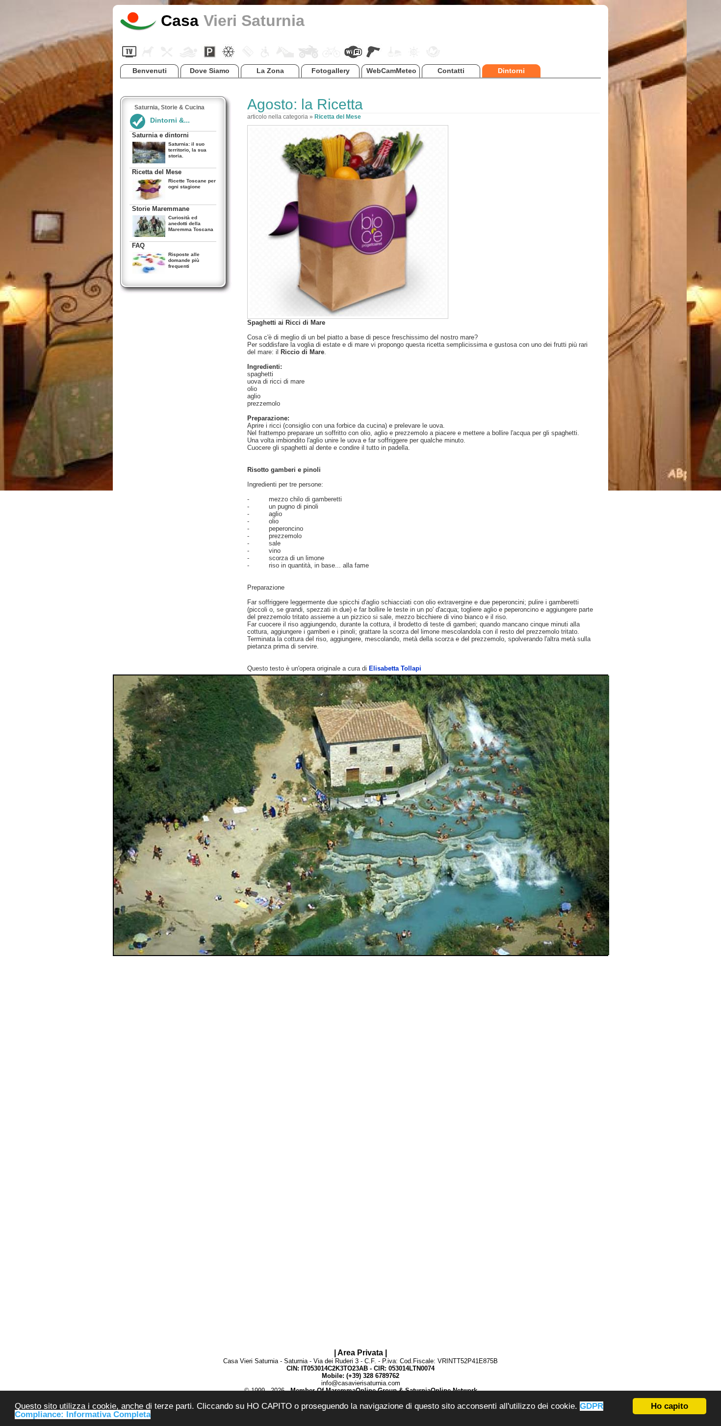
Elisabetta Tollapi (395, 668)
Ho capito (669, 1406)
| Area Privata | (360, 1352)
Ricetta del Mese (337, 116)
